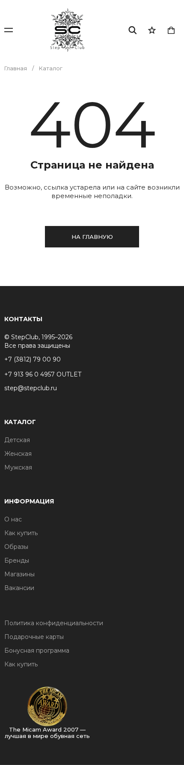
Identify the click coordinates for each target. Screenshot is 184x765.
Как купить (21, 533)
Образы (16, 547)
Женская (18, 454)
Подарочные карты (34, 637)
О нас (13, 519)
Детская (17, 440)
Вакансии (19, 588)
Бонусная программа (36, 650)
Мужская (18, 467)
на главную (92, 236)
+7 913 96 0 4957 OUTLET (42, 374)
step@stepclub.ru (30, 388)
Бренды (16, 560)
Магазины (19, 574)
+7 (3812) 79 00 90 (32, 359)
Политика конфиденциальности (53, 623)
